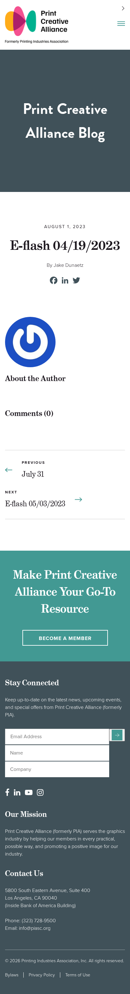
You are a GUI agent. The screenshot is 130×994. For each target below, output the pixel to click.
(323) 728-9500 (39, 921)
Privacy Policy (42, 975)
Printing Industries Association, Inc (53, 960)
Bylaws (11, 975)
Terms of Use (77, 975)
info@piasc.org (34, 928)
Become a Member (65, 638)
